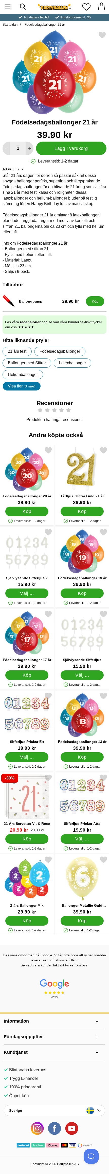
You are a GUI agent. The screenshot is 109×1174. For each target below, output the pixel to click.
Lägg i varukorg (71, 148)
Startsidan (10, 24)
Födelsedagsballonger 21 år (44, 24)
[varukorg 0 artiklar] (101, 7)
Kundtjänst (16, 1052)
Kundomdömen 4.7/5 (75, 17)
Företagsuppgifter (23, 1036)
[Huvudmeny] (7, 7)
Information (16, 1021)
